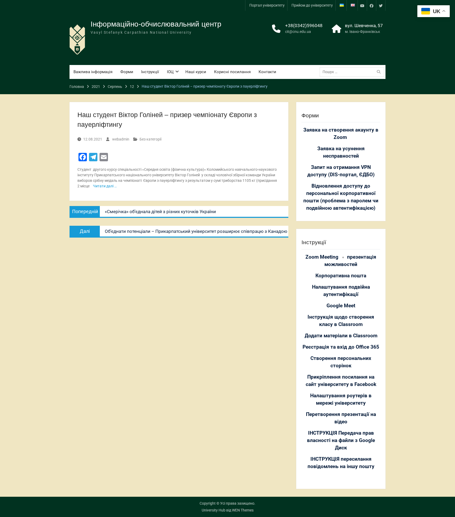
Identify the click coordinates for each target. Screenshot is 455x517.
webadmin (120, 139)
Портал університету (267, 5)
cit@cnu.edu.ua (298, 31)
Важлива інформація (92, 71)
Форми (126, 71)
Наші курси (195, 71)
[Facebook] (371, 5)
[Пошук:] (353, 72)
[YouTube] (362, 5)
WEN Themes (243, 510)
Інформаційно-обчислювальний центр (156, 24)
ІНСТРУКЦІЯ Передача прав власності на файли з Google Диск (341, 440)
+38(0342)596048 (304, 25)
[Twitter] (380, 5)
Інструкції (150, 71)
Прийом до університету (312, 5)
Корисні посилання (232, 71)
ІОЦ (170, 71)
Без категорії (150, 139)
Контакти (267, 71)
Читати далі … (105, 186)
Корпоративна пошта (340, 276)
